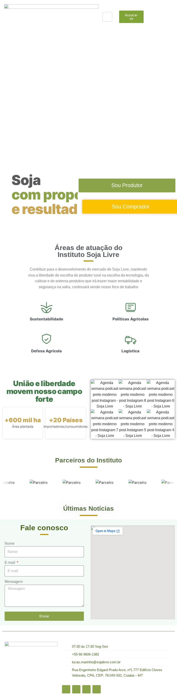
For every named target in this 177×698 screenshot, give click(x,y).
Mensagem (14, 582)
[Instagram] (96, 689)
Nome (10, 543)
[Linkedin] (86, 689)
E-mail (10, 562)
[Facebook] (66, 689)
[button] (4, 90)
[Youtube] (76, 689)
